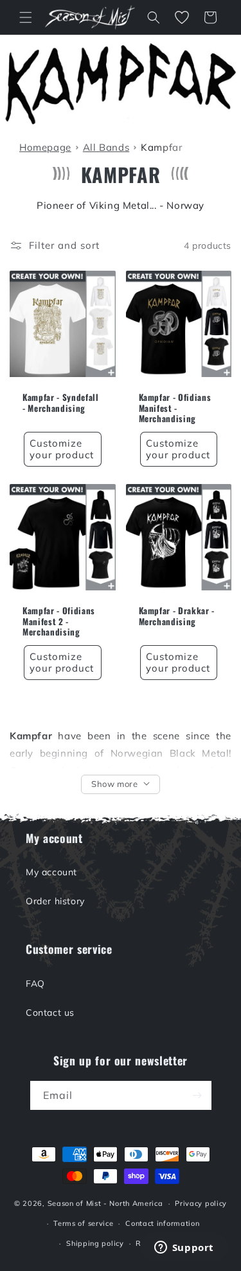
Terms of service (83, 1223)
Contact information (162, 1223)
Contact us (50, 1012)
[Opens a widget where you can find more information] (183, 1248)
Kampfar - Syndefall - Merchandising (60, 403)
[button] (26, 17)
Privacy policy (201, 1203)
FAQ (35, 983)
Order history (55, 901)
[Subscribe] (197, 1095)
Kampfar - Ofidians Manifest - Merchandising (175, 408)
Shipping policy (95, 1243)
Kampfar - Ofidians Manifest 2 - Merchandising (58, 621)
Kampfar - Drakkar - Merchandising (177, 616)
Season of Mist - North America (105, 1203)
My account (51, 872)
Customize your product (62, 449)
